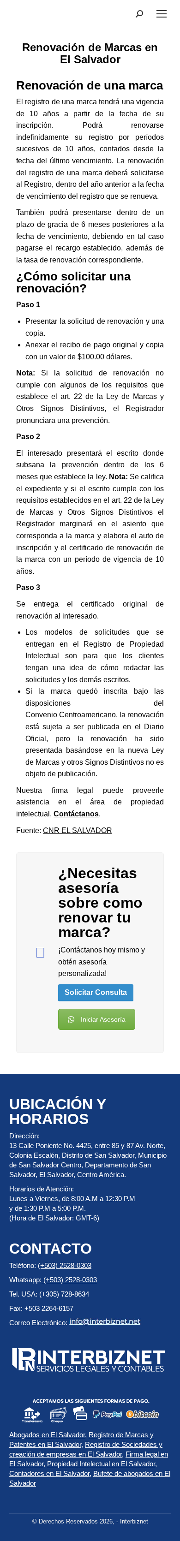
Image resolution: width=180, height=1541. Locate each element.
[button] (139, 14)
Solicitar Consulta (96, 992)
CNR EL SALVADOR (77, 830)
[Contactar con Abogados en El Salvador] (40, 953)
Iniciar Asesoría (103, 1019)
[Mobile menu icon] (161, 14)
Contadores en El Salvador (49, 1473)
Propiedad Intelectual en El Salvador (101, 1464)
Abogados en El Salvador (47, 1435)
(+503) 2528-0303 (64, 1265)
